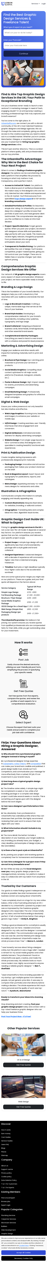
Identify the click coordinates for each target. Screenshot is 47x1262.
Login (44, 4)
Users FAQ (5, 1144)
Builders (4, 1226)
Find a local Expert (8, 1198)
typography (8, 763)
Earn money (5, 1133)
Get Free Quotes (23, 1065)
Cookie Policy (24, 1245)
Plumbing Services (8, 1215)
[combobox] (23, 32)
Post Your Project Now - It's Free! (16, 1016)
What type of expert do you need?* (17, 27)
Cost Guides (6, 1137)
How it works (6, 1130)
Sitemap (4, 1155)
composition (35, 763)
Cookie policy (6, 1177)
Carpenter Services (8, 1219)
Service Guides (7, 1141)
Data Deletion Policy (9, 1180)
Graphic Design (7, 1234)
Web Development (8, 1230)
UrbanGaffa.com (8, 123)
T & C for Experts (7, 1187)
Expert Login (5, 1205)
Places (3, 1152)
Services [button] (34, 4)
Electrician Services (8, 1223)
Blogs (3, 1148)
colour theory (20, 763)
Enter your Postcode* (12, 40)
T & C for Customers (9, 1184)
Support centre (7, 1169)
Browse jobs (5, 1201)
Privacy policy (6, 1173)
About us (4, 1166)
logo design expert (23, 198)
